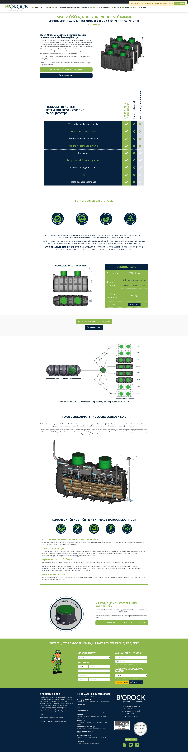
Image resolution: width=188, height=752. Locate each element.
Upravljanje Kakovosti (89, 732)
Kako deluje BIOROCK (43, 7)
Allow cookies (179, 3)
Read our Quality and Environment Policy (53, 721)
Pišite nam (132, 740)
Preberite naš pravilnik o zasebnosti (51, 718)
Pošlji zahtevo (136, 682)
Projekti (117, 7)
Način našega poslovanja (91, 727)
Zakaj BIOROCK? (93, 711)
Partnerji (91, 716)
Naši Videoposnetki (91, 737)
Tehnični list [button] (134, 305)
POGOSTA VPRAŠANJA (102, 7)
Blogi (134, 7)
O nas (126, 7)
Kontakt (144, 7)
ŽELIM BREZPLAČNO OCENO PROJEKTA (66, 69)
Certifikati (88, 742)
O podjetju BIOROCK (93, 700)
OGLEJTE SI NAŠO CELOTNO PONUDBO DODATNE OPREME (121, 622)
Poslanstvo (93, 705)
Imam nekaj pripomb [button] (122, 682)
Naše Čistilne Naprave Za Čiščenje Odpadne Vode (73, 7)
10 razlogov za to (93, 722)
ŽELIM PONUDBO (66, 75)
